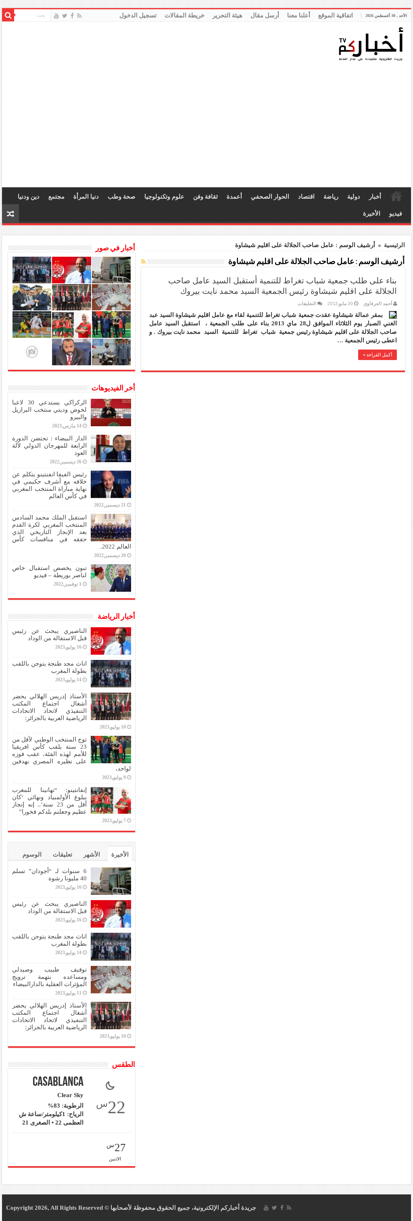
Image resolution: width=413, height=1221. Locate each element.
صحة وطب (122, 196)
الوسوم (32, 854)
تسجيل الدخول (137, 15)
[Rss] (79, 16)
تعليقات (62, 854)
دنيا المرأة (86, 196)
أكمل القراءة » (377, 355)
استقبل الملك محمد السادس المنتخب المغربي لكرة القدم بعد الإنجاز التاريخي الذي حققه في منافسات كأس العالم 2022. (71, 532)
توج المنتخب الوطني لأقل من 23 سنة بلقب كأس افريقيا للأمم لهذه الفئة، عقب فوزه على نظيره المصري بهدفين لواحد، (71, 754)
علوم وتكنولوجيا (164, 196)
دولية (353, 196)
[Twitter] (64, 16)
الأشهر (91, 854)
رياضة (330, 196)
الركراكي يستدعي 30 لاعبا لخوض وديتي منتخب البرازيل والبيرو (49, 409)
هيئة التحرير (227, 15)
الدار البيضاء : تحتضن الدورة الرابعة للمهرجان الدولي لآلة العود (49, 445)
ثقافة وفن (205, 196)
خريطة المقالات (184, 15)
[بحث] (8, 15)
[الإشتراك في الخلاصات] (143, 262)
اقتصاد (306, 196)
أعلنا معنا (298, 15)
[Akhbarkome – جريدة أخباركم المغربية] (370, 43)
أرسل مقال (264, 15)
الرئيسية (396, 195)
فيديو (395, 213)
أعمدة (234, 196)
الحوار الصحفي (270, 196)
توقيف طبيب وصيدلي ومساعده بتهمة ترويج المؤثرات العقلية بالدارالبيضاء (49, 976)
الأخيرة (371, 213)
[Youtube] (56, 16)
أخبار (375, 196)
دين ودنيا (29, 196)
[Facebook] (72, 16)
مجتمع (56, 196)
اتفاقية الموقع (335, 15)
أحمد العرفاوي (377, 303)
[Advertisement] (208, 124)
